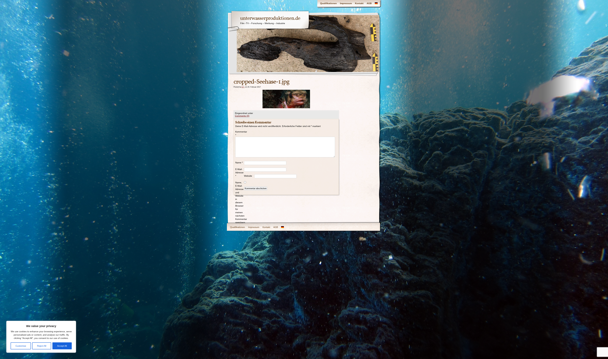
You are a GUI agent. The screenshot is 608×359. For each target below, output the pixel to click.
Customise (21, 346)
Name (239, 162)
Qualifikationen (328, 3)
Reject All (41, 346)
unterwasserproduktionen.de (270, 18)
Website (248, 176)
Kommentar (239, 133)
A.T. (243, 87)
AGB (369, 3)
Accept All (62, 346)
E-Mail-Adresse (239, 172)
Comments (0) (242, 116)
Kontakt (359, 3)
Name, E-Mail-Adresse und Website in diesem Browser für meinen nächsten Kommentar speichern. (239, 202)
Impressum (346, 3)
